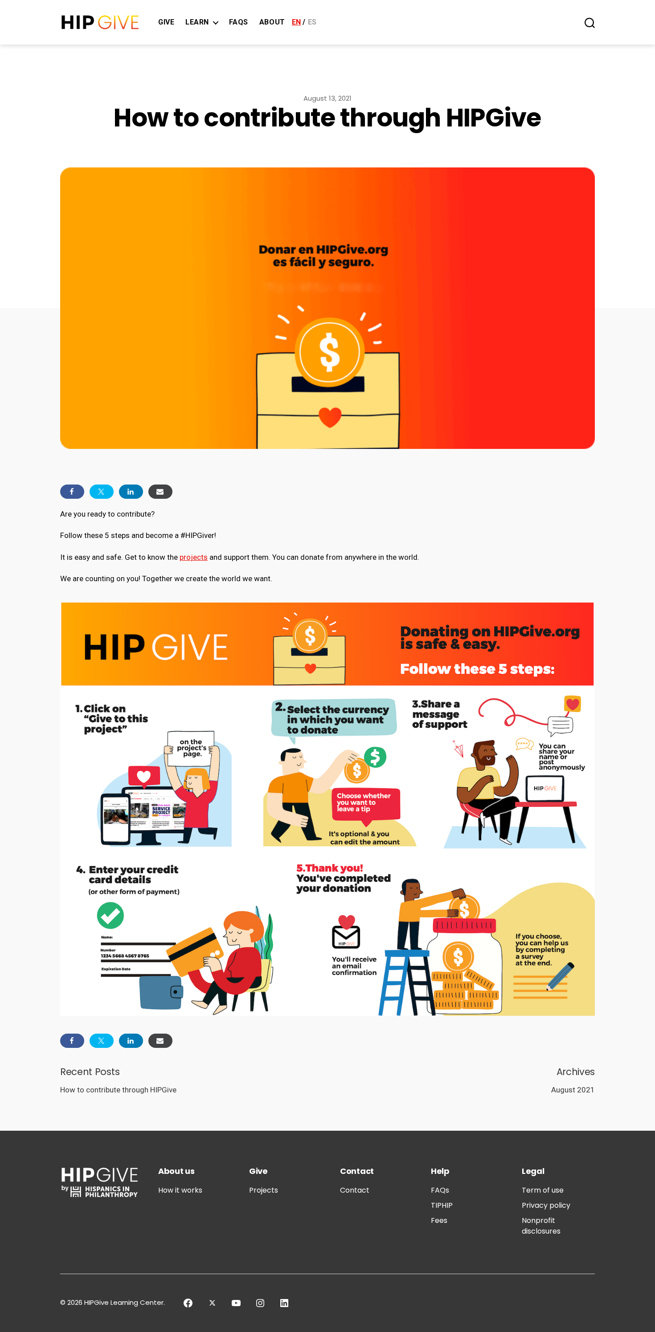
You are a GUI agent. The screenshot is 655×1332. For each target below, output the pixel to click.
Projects (263, 1190)
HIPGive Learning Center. (124, 1302)
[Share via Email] (160, 492)
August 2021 (573, 1089)
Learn (197, 22)
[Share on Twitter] (102, 492)
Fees (439, 1220)
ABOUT (272, 22)
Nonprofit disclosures (541, 1225)
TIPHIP (442, 1205)
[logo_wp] (100, 22)
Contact (354, 1190)
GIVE (166, 22)
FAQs (238, 22)
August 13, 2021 (327, 98)
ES (312, 22)
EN (296, 22)
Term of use (543, 1190)
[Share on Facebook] (72, 492)
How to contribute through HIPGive (118, 1089)
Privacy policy (546, 1205)
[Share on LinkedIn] (131, 492)
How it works (180, 1190)
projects (194, 557)
